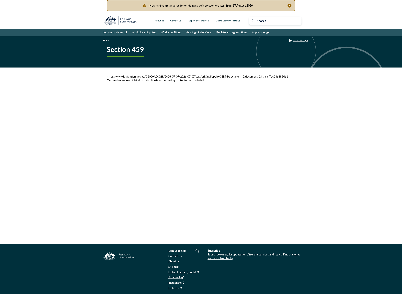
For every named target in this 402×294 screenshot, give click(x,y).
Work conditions (171, 32)
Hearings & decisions (199, 32)
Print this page (300, 40)
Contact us (175, 20)
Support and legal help (198, 20)
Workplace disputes (144, 32)
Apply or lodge (260, 32)
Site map (173, 266)
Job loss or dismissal (115, 32)
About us (159, 20)
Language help (177, 250)
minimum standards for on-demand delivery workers (187, 5)
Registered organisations (231, 32)
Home (106, 40)
